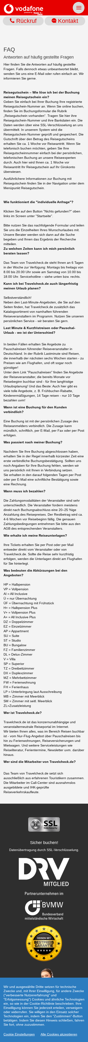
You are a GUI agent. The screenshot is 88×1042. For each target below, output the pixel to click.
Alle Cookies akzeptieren (59, 1034)
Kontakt (67, 20)
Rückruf (26, 20)
